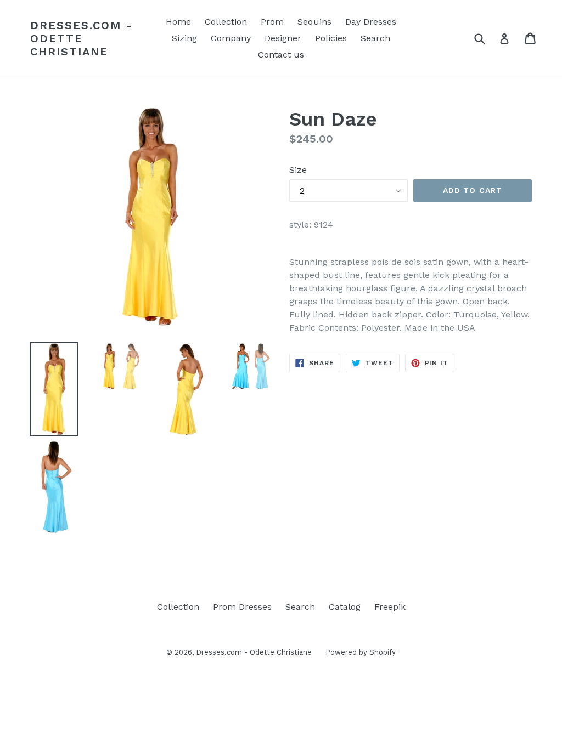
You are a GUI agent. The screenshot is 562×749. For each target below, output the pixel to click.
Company (231, 38)
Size (298, 169)
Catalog (345, 607)
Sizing (184, 38)
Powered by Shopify (360, 652)
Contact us (281, 54)
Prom (272, 21)
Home (178, 21)
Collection (226, 21)
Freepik (390, 607)
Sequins (314, 21)
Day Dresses (370, 21)
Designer (283, 38)
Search (375, 38)
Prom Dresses (242, 607)
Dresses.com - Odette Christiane (81, 38)
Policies (331, 38)
